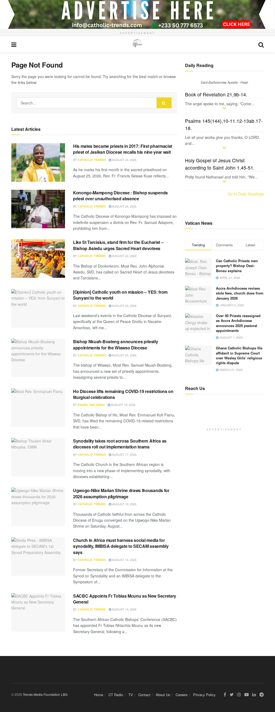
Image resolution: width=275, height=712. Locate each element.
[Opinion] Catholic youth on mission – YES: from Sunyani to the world (120, 295)
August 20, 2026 (123, 355)
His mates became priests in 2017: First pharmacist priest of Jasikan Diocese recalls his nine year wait (122, 149)
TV (130, 694)
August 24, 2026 (123, 159)
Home (98, 694)
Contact (144, 694)
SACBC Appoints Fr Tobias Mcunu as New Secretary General (124, 599)
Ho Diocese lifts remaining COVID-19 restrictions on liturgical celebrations (123, 394)
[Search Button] (164, 102)
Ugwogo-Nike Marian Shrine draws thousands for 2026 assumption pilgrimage (121, 493)
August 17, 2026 (123, 454)
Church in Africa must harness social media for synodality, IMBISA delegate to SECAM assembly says (121, 546)
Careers (182, 694)
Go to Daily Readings (246, 194)
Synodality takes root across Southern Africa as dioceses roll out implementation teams (120, 444)
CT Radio (115, 694)
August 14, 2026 (123, 559)
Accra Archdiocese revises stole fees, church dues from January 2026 (239, 293)
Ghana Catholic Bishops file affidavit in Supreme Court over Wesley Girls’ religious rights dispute (239, 355)
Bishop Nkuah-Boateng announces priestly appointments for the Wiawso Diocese (115, 344)
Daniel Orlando (91, 405)
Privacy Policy (204, 694)
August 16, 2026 (123, 504)
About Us (163, 694)
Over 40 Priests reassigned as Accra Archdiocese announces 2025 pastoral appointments (238, 323)
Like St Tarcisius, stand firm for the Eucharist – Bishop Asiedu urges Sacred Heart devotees (118, 245)
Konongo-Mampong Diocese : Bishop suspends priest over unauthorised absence (120, 196)
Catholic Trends (92, 160)
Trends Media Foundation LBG (45, 694)
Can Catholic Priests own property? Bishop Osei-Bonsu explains (237, 265)
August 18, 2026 (122, 404)
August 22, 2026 (123, 256)
